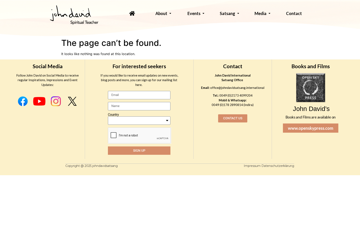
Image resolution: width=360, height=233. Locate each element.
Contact (232, 66)
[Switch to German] (292, 21)
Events (194, 13)
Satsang (227, 13)
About (161, 13)
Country (113, 114)
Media (260, 13)
